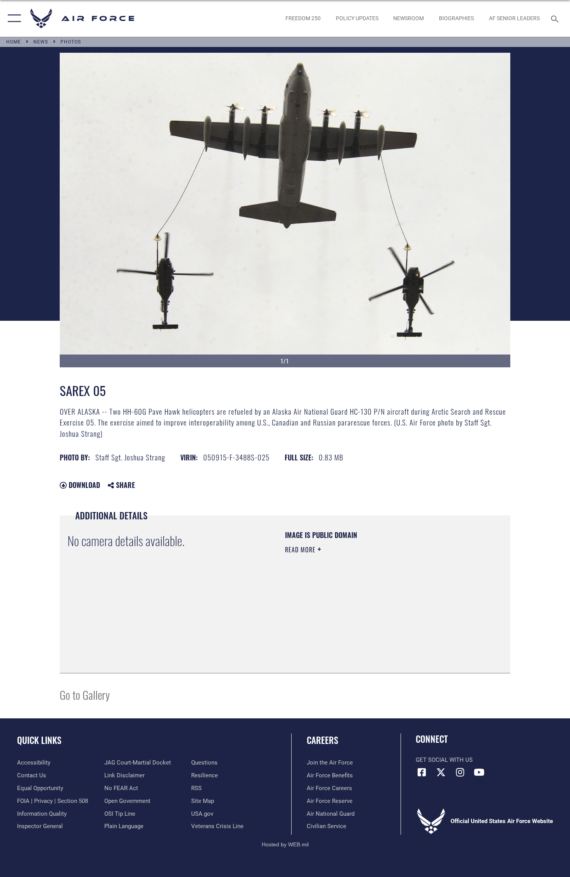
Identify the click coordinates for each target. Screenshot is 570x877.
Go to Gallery (85, 694)
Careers (322, 740)
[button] (12, 18)
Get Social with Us (444, 759)
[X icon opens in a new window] (441, 772)
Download (83, 485)
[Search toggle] (556, 18)
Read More (301, 549)
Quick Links (39, 740)
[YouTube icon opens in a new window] (479, 772)
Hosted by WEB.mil (285, 844)
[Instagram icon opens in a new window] (460, 772)
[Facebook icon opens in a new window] (421, 772)
